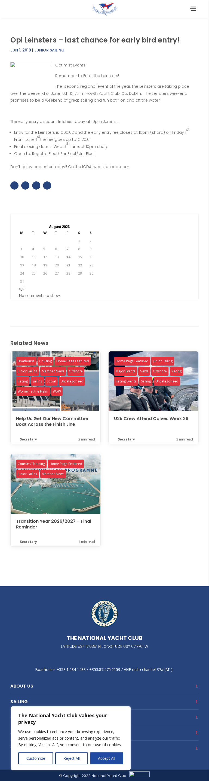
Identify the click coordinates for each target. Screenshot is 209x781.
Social (51, 381)
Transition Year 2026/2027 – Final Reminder (55, 500)
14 (68, 256)
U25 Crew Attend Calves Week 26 (153, 397)
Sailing (37, 381)
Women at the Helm (33, 391)
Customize (35, 758)
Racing (23, 381)
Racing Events (126, 381)
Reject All (71, 758)
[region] (71, 738)
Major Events (125, 371)
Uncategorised (71, 381)
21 (68, 265)
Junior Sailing (49, 50)
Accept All (106, 758)
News (144, 371)
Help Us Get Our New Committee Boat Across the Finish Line (55, 397)
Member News (53, 371)
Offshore (76, 371)
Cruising (45, 361)
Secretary (28, 439)
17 (22, 265)
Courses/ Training (31, 463)
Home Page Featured (72, 361)
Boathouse (26, 361)
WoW (57, 391)
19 (45, 265)
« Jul (22, 288)
